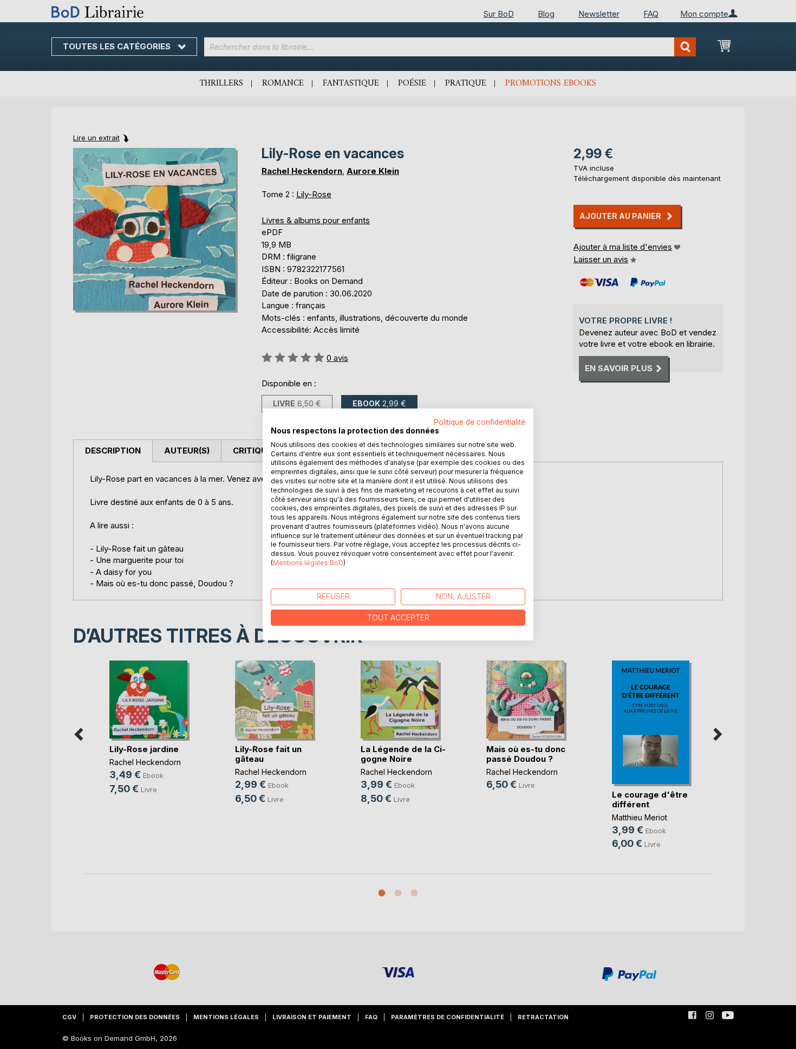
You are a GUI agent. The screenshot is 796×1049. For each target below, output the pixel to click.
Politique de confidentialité (479, 422)
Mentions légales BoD (308, 563)
